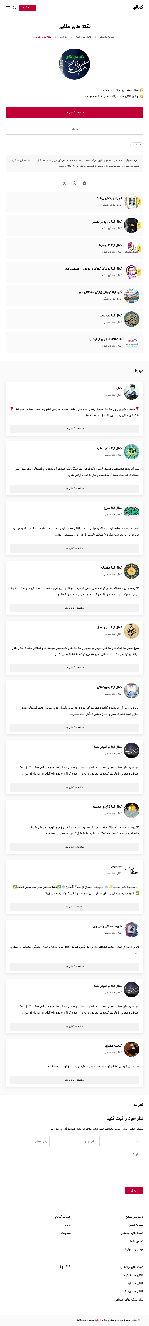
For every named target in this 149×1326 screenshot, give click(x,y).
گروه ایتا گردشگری (112, 299)
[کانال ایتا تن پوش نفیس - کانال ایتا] (131, 225)
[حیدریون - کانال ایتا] (131, 870)
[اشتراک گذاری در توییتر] (64, 183)
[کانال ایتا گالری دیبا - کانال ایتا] (131, 249)
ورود (68, 1225)
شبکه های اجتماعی (131, 1233)
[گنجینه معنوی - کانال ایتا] (131, 1049)
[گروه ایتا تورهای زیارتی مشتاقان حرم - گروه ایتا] (131, 296)
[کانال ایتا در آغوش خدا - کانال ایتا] (131, 750)
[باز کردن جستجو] (14, 8)
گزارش (74, 129)
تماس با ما (136, 1241)
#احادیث (137, 145)
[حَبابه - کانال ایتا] (131, 392)
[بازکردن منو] (8, 8)
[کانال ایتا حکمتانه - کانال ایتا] (131, 571)
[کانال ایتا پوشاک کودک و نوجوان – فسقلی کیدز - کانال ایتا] (131, 272)
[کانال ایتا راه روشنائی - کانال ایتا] (131, 691)
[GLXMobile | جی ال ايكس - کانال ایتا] (131, 343)
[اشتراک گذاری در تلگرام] (84, 183)
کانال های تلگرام (133, 1275)
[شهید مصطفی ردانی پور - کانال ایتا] (131, 930)
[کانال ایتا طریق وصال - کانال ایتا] (131, 631)
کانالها (65, 1267)
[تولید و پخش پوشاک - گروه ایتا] (131, 202)
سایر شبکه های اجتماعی (128, 1300)
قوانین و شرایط (134, 1249)
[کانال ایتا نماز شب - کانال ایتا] (131, 319)
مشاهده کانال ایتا (74, 113)
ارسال (134, 1190)
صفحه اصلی (136, 1225)
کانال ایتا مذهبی (113, 323)
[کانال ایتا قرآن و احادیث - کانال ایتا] (131, 810)
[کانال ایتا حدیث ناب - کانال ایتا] (131, 452)
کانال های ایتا (135, 1283)
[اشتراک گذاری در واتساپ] (74, 183)
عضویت (66, 1233)
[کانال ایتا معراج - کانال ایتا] (131, 511)
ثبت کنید (27, 8)
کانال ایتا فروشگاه (112, 229)
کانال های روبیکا (133, 1292)
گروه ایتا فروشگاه (112, 205)
